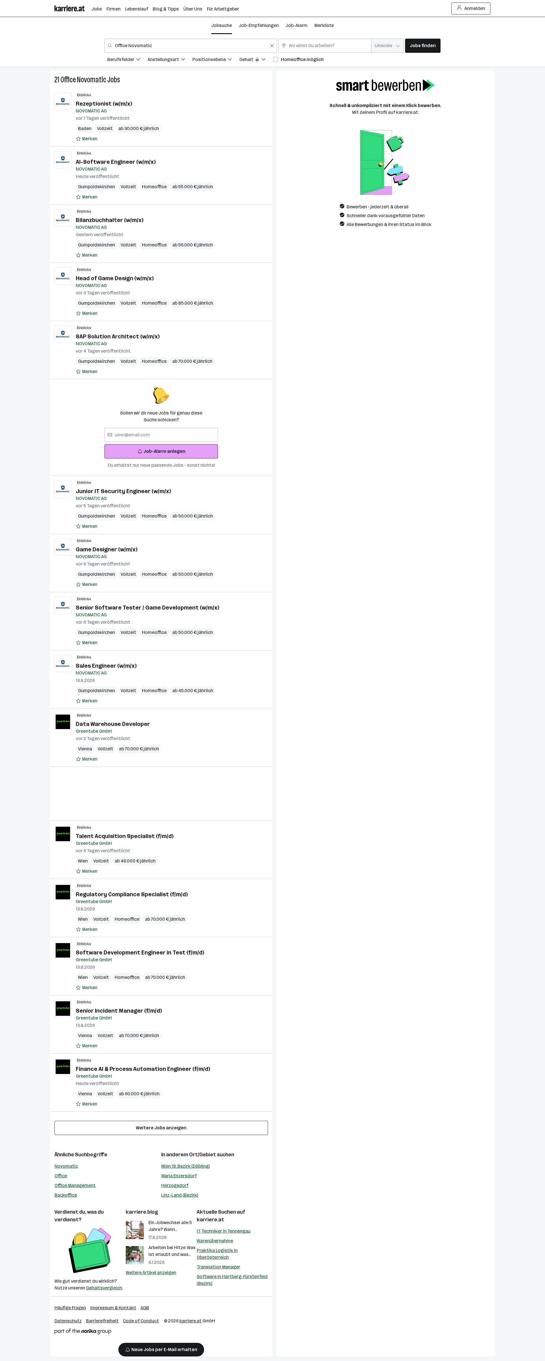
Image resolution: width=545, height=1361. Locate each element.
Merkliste (324, 25)
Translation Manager (218, 1267)
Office (60, 1175)
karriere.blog (142, 1212)
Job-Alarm (296, 25)
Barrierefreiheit (102, 1321)
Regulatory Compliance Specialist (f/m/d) (132, 894)
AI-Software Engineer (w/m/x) (116, 161)
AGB (145, 1307)
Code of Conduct (141, 1321)
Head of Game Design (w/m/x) (115, 278)
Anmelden (474, 8)
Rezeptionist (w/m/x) (104, 103)
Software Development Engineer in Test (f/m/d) (140, 952)
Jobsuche (221, 25)
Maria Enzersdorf (179, 1175)
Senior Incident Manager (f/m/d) (119, 1010)
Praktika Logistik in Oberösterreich (217, 1254)
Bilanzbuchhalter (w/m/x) (109, 220)
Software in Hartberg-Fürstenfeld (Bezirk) (232, 1280)
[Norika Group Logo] (82, 1332)
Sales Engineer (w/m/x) (106, 665)
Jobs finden (423, 45)
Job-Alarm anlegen (164, 451)
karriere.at (210, 1219)
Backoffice (65, 1195)
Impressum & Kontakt (113, 1307)
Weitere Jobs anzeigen (161, 1127)
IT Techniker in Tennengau (223, 1231)
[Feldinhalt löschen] (272, 46)
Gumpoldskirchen (96, 186)
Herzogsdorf (174, 1185)
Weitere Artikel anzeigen (151, 1272)
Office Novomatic (83, 79)
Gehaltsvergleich (104, 1288)
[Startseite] (72, 8)
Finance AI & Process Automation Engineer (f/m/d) (143, 1068)
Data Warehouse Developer (113, 724)
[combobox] (190, 46)
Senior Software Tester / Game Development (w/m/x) (147, 607)
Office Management (75, 1185)
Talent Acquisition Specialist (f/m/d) (124, 836)
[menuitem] (127, 60)
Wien (83, 861)
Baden (84, 128)
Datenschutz (68, 1321)
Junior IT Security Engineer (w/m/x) (123, 491)
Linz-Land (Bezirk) (179, 1195)
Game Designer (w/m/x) (106, 549)
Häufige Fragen (70, 1307)
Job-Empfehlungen (259, 25)
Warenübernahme (215, 1240)
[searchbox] (161, 435)
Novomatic (66, 1166)
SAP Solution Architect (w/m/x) (118, 336)
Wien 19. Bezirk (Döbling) (185, 1166)
